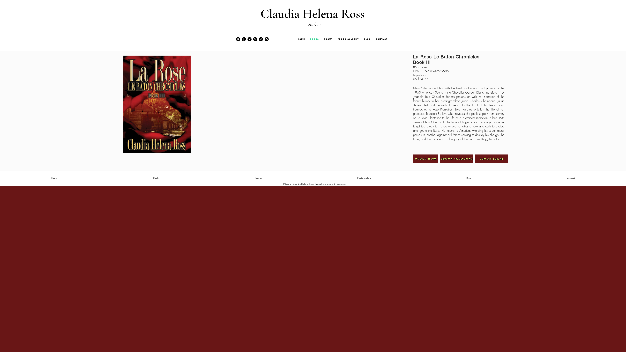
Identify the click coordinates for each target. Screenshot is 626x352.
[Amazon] (238, 39)
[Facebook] (244, 39)
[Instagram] (261, 39)
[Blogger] (267, 39)
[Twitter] (249, 39)
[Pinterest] (255, 39)
